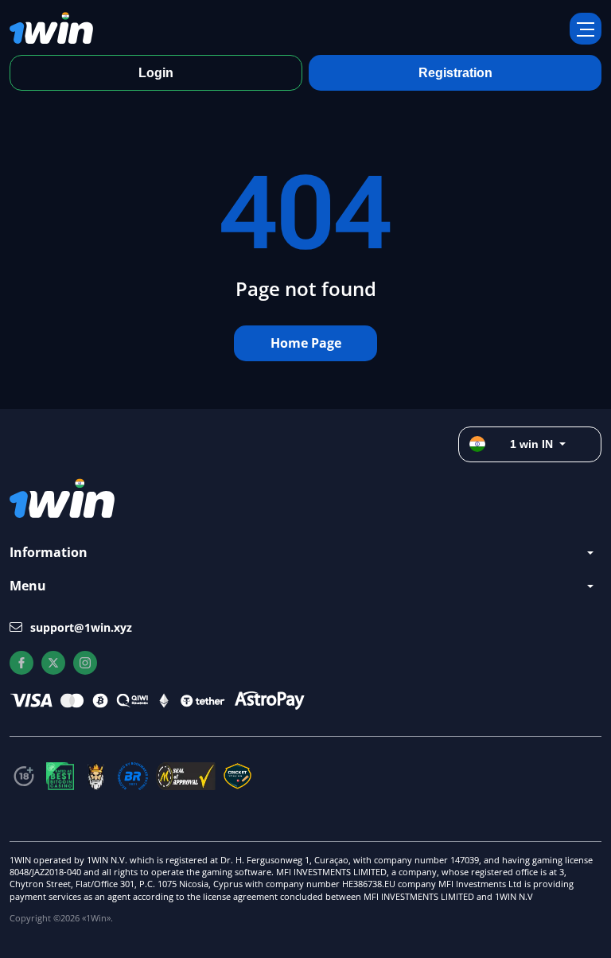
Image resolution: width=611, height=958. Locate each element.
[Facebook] (21, 663)
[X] (53, 663)
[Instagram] (85, 663)
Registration (455, 73)
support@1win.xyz (81, 627)
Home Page (305, 343)
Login (155, 73)
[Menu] (585, 29)
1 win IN (531, 444)
